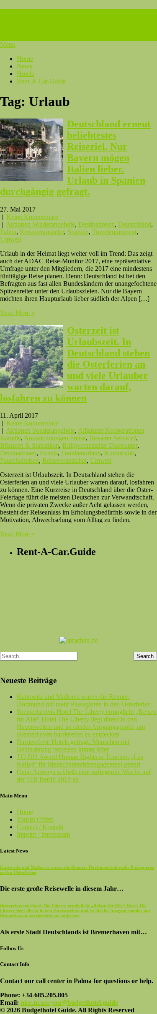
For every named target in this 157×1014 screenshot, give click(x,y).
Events (49, 453)
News (24, 66)
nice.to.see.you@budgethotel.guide (69, 1002)
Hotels (25, 73)
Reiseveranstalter (42, 231)
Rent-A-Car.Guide (41, 81)
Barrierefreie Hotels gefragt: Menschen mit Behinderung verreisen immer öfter (73, 745)
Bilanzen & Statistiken (29, 445)
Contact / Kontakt (40, 826)
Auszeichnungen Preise (55, 437)
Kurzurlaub (119, 453)
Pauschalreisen (19, 460)
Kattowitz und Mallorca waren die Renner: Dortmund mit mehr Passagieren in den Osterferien (84, 700)
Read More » (17, 312)
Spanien (78, 231)
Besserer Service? (112, 437)
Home (25, 58)
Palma (8, 231)
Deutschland (134, 224)
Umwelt (10, 239)
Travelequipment (114, 231)
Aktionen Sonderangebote (40, 224)
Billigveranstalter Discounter (99, 445)
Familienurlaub (81, 453)
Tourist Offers (35, 819)
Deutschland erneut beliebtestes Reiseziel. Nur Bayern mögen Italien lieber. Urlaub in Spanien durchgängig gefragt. (75, 158)
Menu (7, 44)
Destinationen (96, 224)
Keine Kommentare (32, 216)
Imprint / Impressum (43, 834)
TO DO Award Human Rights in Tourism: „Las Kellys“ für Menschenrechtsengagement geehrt (80, 760)
